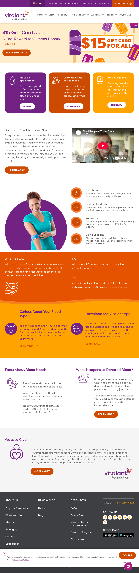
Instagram (115, 517)
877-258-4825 (125, 502)
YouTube (119, 517)
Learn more (73, 106)
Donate (41, 14)
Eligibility (62, 14)
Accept (127, 555)
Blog (41, 515)
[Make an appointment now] (103, 193)
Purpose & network (16, 508)
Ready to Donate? (16, 52)
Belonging (11, 529)
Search (63, 3)
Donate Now (121, 3)
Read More (27, 346)
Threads (105, 522)
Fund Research (89, 3)
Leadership (12, 543)
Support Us (96, 14)
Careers (10, 536)
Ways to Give (125, 14)
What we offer (14, 515)
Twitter (110, 517)
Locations (52, 3)
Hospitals (110, 14)
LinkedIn (125, 517)
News (41, 508)
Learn (51, 14)
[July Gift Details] (104, 43)
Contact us (77, 539)
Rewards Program (81, 532)
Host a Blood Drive (78, 14)
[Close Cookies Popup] (4, 553)
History (9, 522)
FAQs (74, 508)
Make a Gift (42, 471)
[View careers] (103, 239)
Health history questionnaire (79, 524)
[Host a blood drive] (103, 207)
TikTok (129, 517)
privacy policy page (21, 559)
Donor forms (78, 515)
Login (102, 3)
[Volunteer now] (103, 222)
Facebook (105, 517)
